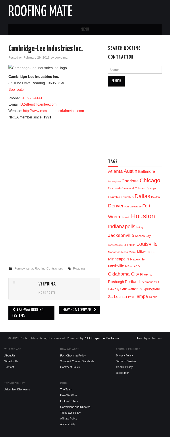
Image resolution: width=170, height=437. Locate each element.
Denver (116, 206)
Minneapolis (118, 259)
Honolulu (125, 217)
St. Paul (129, 297)
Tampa (141, 296)
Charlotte (130, 181)
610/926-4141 (31, 98)
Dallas (142, 196)
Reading (79, 268)
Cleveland (128, 188)
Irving (139, 227)
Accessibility (67, 424)
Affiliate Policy (68, 418)
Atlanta (115, 171)
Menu (85, 29)
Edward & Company (77, 310)
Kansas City (143, 236)
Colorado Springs (145, 188)
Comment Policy (70, 367)
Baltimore (146, 171)
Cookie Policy (124, 367)
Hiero (139, 338)
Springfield (151, 289)
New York (132, 266)
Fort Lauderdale (132, 206)
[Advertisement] (54, 224)
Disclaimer (122, 372)
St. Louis (116, 296)
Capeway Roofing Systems (28, 313)
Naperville (137, 259)
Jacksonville (121, 235)
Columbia (114, 197)
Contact (9, 367)
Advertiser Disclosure (17, 389)
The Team (66, 389)
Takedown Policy (70, 412)
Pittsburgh (116, 282)
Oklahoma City (123, 273)
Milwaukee (146, 252)
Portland (132, 281)
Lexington (129, 244)
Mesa (124, 252)
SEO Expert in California (102, 338)
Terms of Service (126, 361)
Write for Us (11, 361)
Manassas (114, 252)
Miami (132, 252)
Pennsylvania (23, 268)
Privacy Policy (124, 355)
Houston (143, 216)
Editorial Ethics (69, 401)
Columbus (127, 197)
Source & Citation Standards (77, 361)
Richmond (147, 282)
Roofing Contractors (49, 268)
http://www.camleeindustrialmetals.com (53, 111)
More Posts (47, 292)
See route (16, 89)
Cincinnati (114, 188)
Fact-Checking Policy (73, 355)
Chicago (150, 180)
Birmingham (114, 181)
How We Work (68, 395)
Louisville (147, 244)
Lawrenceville (115, 245)
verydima (61, 57)
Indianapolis (121, 226)
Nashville (116, 266)
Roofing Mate (40, 12)
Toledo (153, 297)
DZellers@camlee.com (38, 104)
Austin (130, 171)
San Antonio (131, 289)
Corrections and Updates (75, 407)
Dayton (155, 197)
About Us (9, 355)
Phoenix (146, 274)
